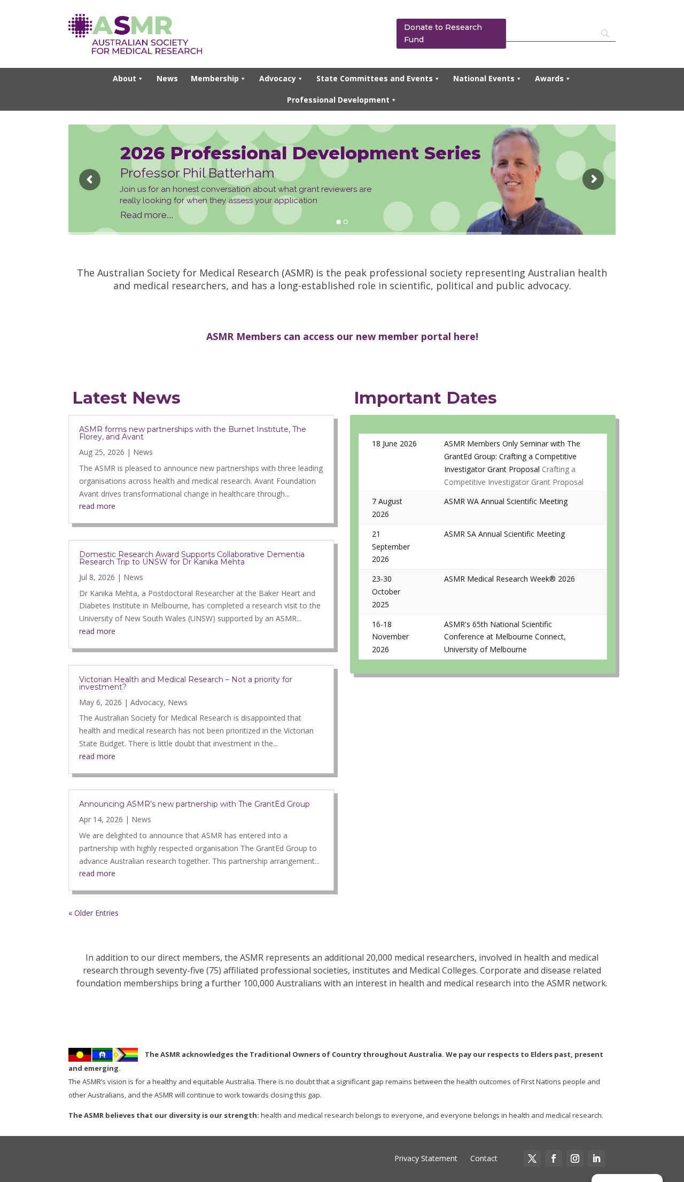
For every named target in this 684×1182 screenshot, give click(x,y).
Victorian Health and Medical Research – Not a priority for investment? (185, 683)
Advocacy (277, 78)
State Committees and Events (374, 78)
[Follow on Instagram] (575, 1158)
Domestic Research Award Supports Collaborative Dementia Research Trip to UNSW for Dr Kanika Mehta (192, 558)
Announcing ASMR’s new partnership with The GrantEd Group (194, 804)
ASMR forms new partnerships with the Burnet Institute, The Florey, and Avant (192, 433)
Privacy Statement (425, 1158)
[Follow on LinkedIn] (596, 1158)
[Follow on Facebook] (553, 1158)
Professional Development (338, 100)
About (124, 78)
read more (97, 506)
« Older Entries (93, 913)
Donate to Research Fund (443, 33)
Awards (549, 78)
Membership (215, 78)
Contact (483, 1158)
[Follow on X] (532, 1158)
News (167, 78)
